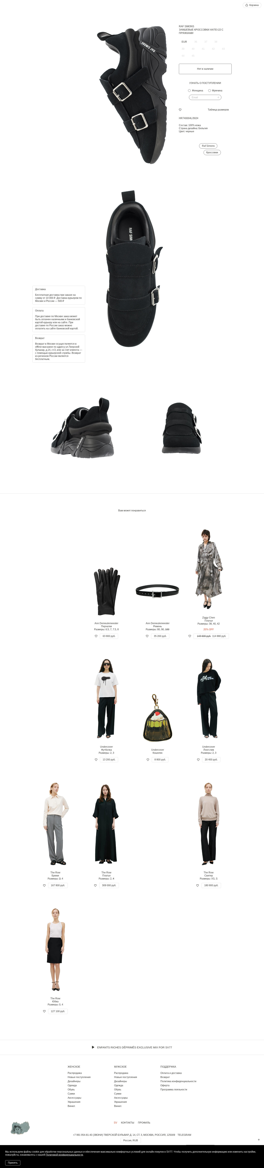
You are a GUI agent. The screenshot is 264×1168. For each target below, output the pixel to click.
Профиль (144, 1122)
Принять (13, 1162)
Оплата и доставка (171, 1073)
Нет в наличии (205, 69)
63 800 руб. (109, 636)
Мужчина (217, 90)
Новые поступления (79, 1077)
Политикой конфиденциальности (64, 1154)
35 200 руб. (160, 636)
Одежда (72, 1085)
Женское (74, 1066)
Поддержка (168, 1066)
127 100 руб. (58, 1011)
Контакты (127, 1122)
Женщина (197, 90)
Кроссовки (212, 152)
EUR (184, 41)
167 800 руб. (58, 885)
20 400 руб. (211, 759)
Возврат (165, 1077)
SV (115, 1122)
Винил (71, 1106)
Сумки (71, 1093)
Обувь (71, 1089)
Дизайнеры (74, 1081)
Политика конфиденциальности (178, 1081)
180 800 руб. (211, 885)
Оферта (164, 1085)
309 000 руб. (109, 885)
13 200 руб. (109, 759)
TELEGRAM (184, 1135)
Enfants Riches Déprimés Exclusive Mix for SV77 (134, 1047)
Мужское (120, 1066)
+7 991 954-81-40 (82, 1135)
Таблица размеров (218, 109)
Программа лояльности (173, 1089)
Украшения (74, 1102)
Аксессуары (74, 1097)
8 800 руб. (160, 759)
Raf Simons (186, 26)
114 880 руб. (211, 636)
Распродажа (75, 1073)
